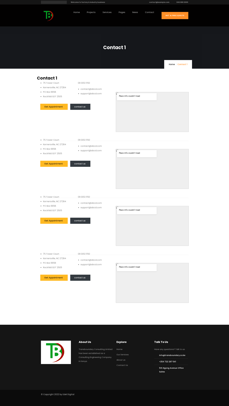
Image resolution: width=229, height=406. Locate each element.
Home (172, 64)
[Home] (49, 16)
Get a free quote (175, 15)
